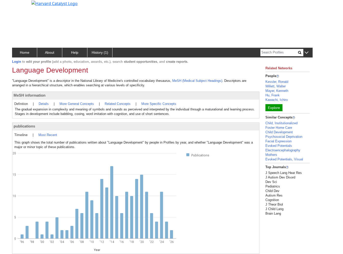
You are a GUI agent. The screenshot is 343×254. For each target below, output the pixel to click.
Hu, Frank (272, 95)
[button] (306, 53)
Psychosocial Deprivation (283, 137)
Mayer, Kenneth (276, 91)
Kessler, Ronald (276, 82)
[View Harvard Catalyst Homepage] (54, 3)
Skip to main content (21, 6)
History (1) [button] (100, 52)
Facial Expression (278, 141)
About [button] (49, 52)
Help (74, 52)
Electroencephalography (282, 150)
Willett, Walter (275, 86)
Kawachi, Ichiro (276, 100)
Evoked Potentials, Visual (284, 159)
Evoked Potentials (278, 146)
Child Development (279, 132)
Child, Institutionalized (281, 123)
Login (16, 62)
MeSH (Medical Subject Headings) (197, 81)
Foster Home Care (278, 128)
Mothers (271, 155)
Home (24, 52)
